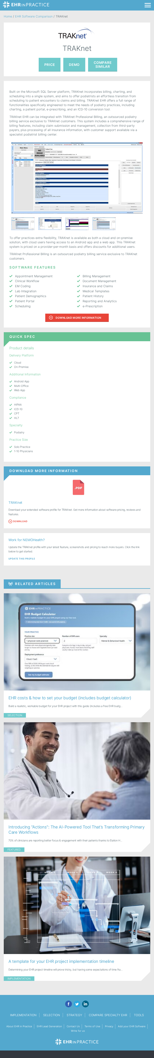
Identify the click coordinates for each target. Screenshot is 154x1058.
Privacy (109, 1026)
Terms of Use (92, 1026)
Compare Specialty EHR (108, 1015)
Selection (15, 715)
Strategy (74, 1015)
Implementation (19, 978)
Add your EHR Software (132, 1026)
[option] (77, 178)
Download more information (78, 317)
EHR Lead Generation (49, 1026)
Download (20, 521)
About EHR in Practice (19, 1026)
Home (8, 16)
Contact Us (73, 1026)
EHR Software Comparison (34, 16)
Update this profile (21, 558)
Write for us (78, 1030)
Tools (139, 1015)
